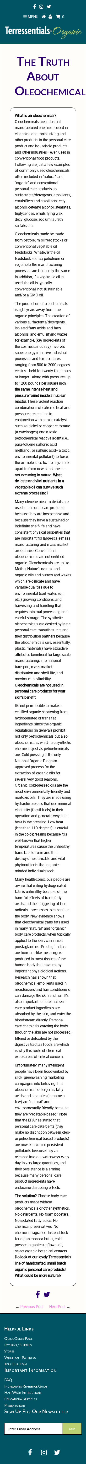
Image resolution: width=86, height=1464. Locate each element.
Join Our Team (15, 1364)
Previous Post (31, 1306)
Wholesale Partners (20, 1357)
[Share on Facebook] (38, 1295)
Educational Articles (20, 1398)
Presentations (14, 1405)
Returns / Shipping (18, 1344)
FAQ (8, 1379)
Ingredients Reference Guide (25, 1386)
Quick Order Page (18, 1338)
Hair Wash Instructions (22, 1392)
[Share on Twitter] (46, 1295)
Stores (9, 1351)
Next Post (57, 1306)
